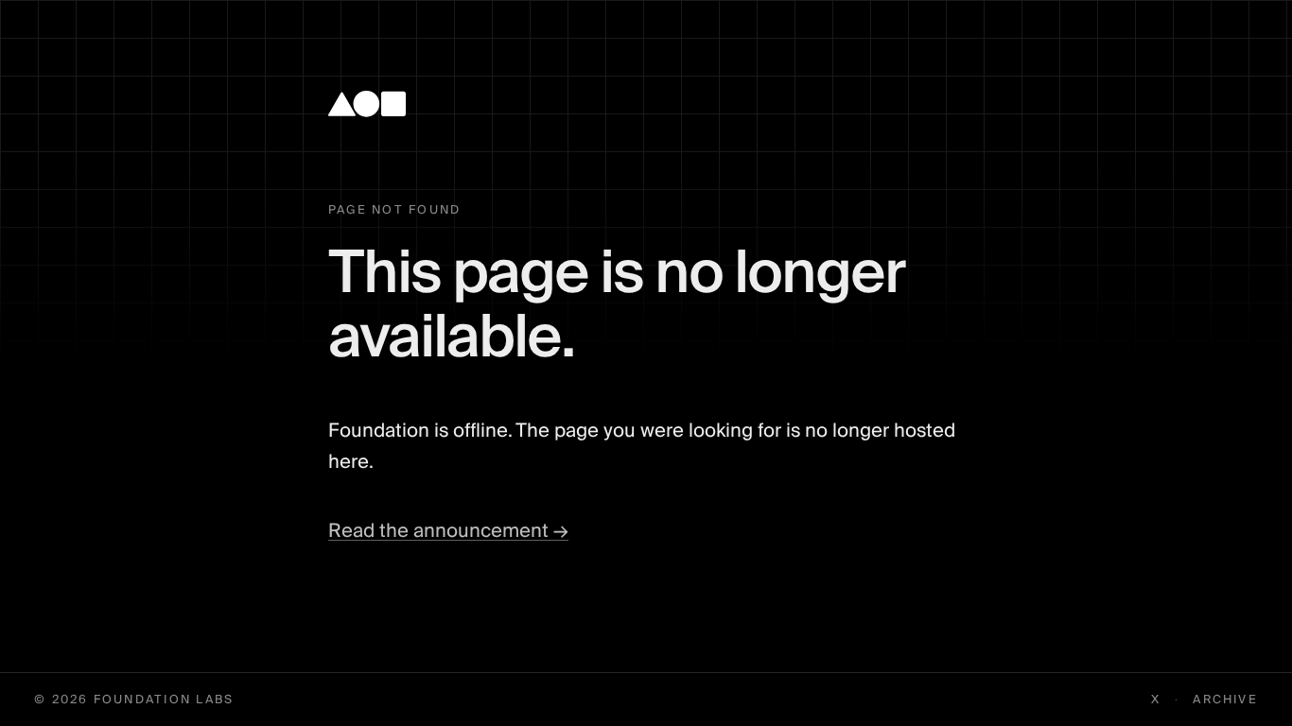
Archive (1225, 700)
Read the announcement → (448, 531)
